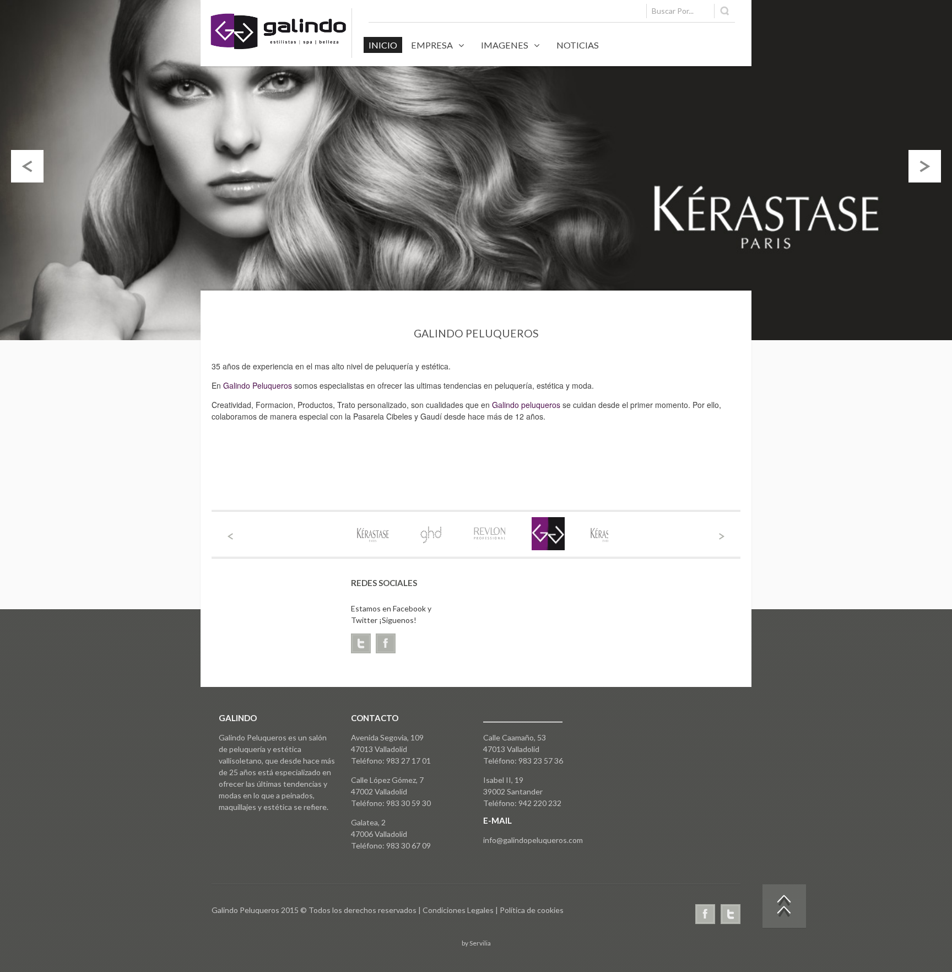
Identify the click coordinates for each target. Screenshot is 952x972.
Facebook (705, 914)
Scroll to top (784, 906)
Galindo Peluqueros (257, 385)
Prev (230, 536)
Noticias (577, 45)
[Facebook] (388, 645)
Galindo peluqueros (526, 404)
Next (722, 536)
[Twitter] (363, 645)
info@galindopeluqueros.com (533, 840)
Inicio (383, 45)
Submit (725, 11)
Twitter (730, 914)
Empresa (432, 45)
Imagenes (504, 45)
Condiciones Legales (459, 910)
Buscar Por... (673, 10)
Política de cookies (532, 910)
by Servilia (476, 943)
